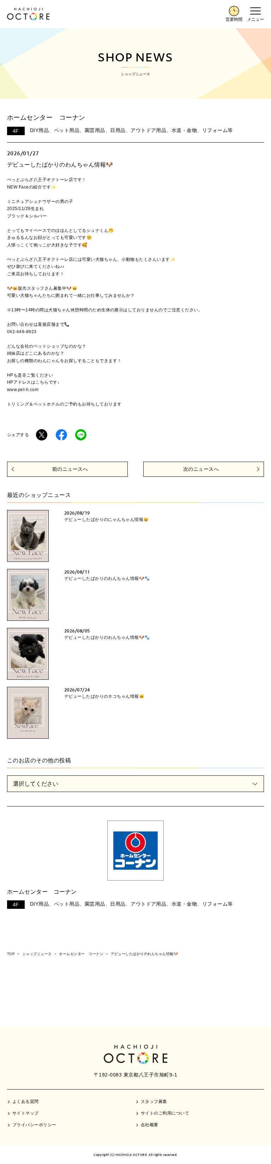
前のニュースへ (70, 469)
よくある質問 (25, 1101)
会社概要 (149, 1124)
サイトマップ (25, 1113)
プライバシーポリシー (34, 1124)
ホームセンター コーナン (42, 892)
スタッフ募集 (154, 1101)
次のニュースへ (201, 469)
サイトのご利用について (165, 1113)
